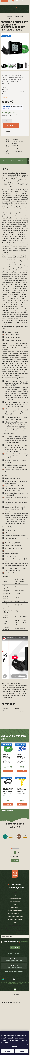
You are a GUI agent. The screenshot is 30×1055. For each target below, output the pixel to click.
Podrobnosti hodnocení (15, 19)
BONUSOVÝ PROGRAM (15, 907)
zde (7, 1042)
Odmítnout (7, 1051)
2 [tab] (12, 848)
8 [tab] (18, 848)
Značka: (5, 88)
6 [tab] (16, 848)
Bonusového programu (16, 106)
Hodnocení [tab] (21, 160)
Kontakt (15, 922)
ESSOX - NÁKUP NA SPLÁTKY (15, 913)
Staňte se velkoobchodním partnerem (14, 971)
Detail (8, 771)
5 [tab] (15, 848)
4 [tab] (14, 848)
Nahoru (16, 860)
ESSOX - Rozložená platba (15, 910)
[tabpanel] (8, 837)
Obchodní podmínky (15, 901)
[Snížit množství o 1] (3, 121)
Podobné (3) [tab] (11, 160)
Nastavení (14, 1046)
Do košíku (10, 125)
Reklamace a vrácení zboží (15, 898)
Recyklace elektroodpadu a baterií (15, 916)
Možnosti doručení (13, 116)
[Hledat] (15, 7)
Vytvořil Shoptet (8, 979)
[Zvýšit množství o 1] (11, 121)
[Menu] (27, 10)
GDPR (15, 904)
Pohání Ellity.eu (6, 108)
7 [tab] (17, 848)
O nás (15, 895)
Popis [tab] (2, 160)
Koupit (21, 771)
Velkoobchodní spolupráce (15, 919)
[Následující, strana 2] (15, 852)
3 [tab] (13, 848)
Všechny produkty (7, 811)
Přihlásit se (15, 947)
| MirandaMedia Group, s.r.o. (20, 979)
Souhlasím (21, 1051)
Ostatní (17, 708)
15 (18, 852)
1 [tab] (11, 848)
